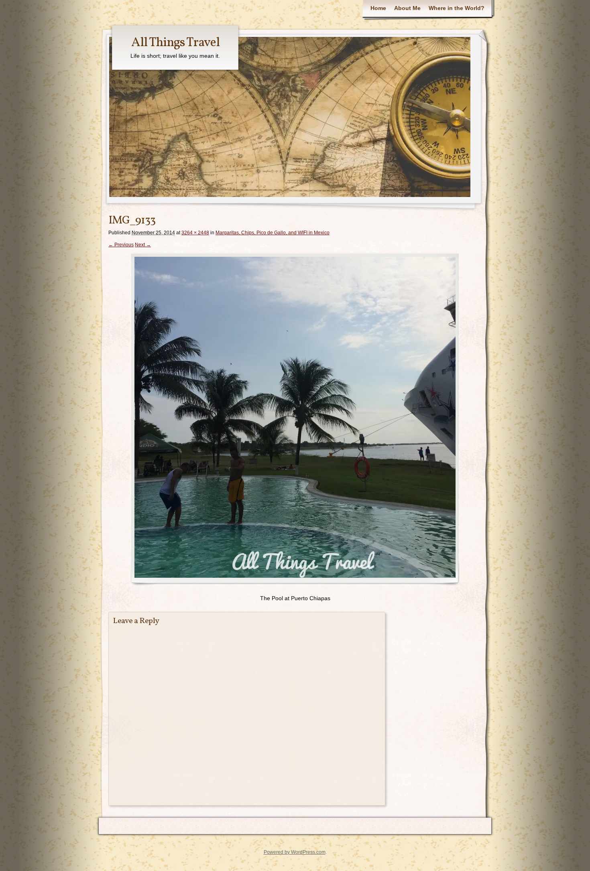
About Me (407, 8)
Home (378, 8)
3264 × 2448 (195, 233)
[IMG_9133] (295, 419)
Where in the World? (456, 8)
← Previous (121, 245)
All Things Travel (175, 43)
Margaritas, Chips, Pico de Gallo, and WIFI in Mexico (273, 233)
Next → (143, 245)
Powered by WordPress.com (295, 852)
